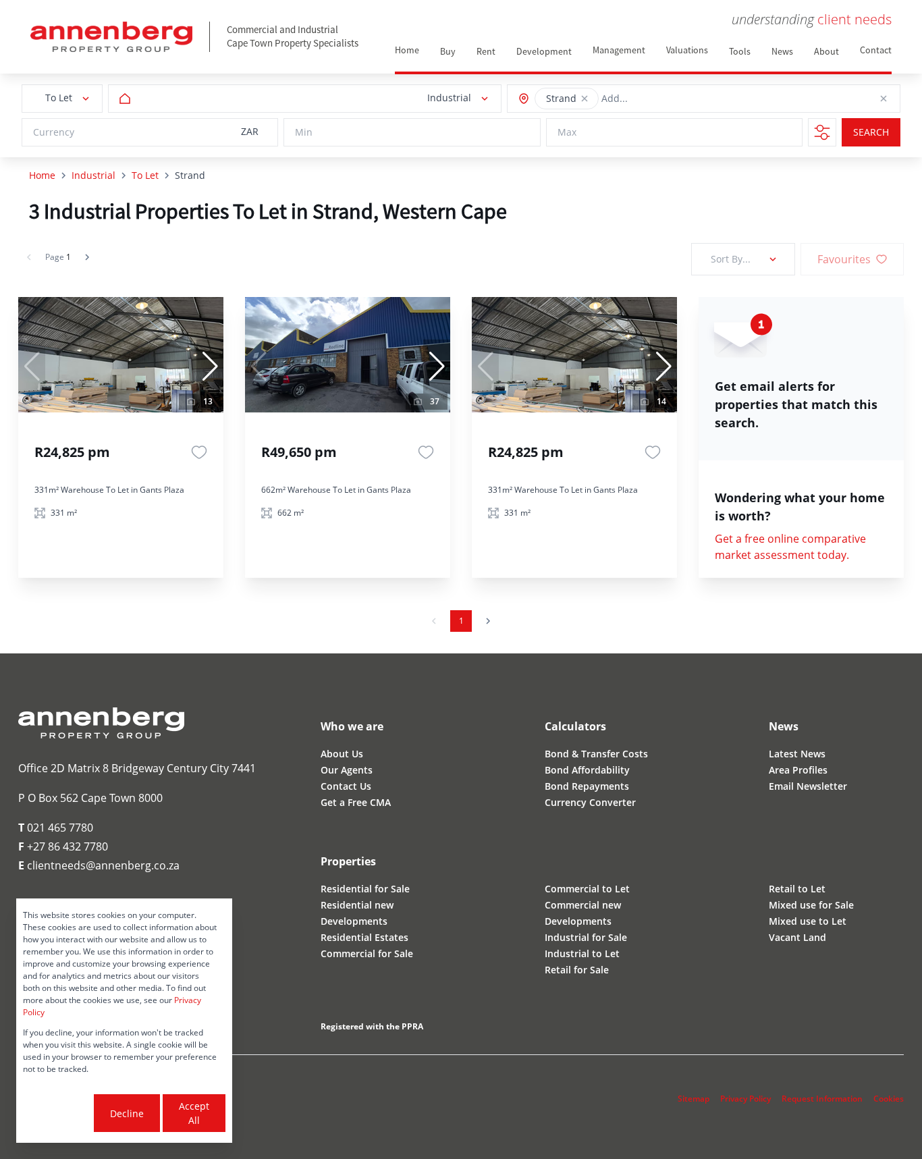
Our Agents (347, 769)
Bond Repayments (587, 786)
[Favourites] (199, 452)
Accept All (194, 1113)
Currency (53, 132)
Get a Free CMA (356, 802)
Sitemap (693, 1098)
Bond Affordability (587, 769)
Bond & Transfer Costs (596, 753)
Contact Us (346, 786)
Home (42, 175)
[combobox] (662, 98)
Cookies (888, 1098)
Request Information (822, 1098)
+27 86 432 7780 (63, 846)
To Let (145, 175)
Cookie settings (57, 1113)
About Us (342, 753)
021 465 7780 (55, 827)
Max (567, 132)
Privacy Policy (745, 1098)
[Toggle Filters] (822, 132)
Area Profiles (798, 769)
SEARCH (871, 132)
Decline (127, 1113)
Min (304, 132)
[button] (584, 98)
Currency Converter (590, 802)
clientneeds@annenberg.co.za (99, 865)
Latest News (797, 753)
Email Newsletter (808, 786)
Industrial (93, 175)
